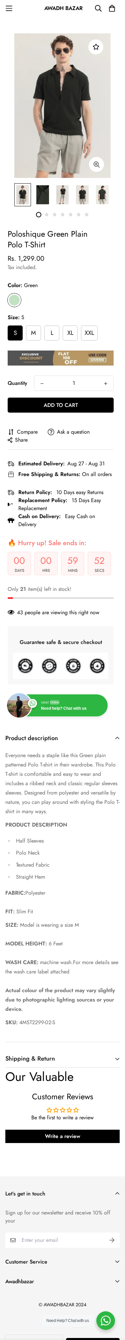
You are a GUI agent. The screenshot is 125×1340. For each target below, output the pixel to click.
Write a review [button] (62, 1136)
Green (14, 300)
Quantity (17, 383)
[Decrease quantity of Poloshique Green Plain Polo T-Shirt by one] (42, 383)
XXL (89, 332)
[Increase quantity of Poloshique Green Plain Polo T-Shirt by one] (105, 383)
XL (70, 332)
